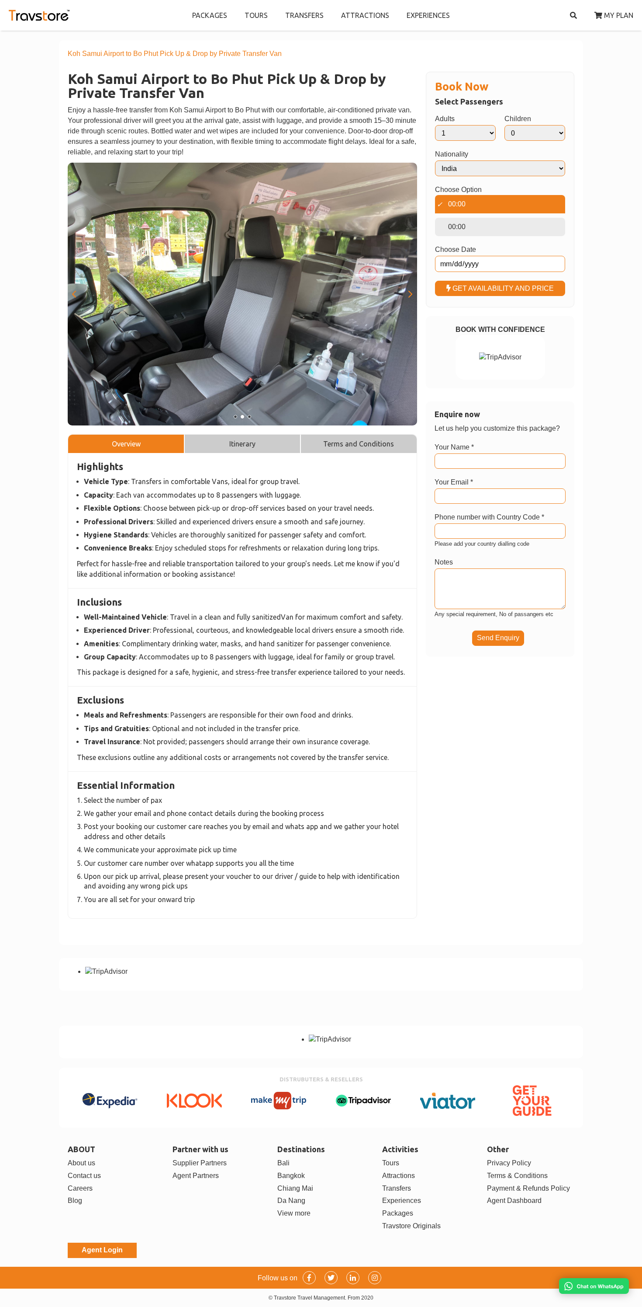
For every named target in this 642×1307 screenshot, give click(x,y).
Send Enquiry (498, 637)
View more (294, 1213)
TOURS (256, 15)
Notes (444, 562)
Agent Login (102, 1250)
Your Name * (454, 447)
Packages (397, 1213)
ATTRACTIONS (365, 15)
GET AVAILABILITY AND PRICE (502, 288)
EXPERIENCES (428, 15)
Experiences (401, 1200)
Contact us (84, 1175)
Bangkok (291, 1175)
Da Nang (291, 1200)
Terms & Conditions (517, 1175)
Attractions (398, 1175)
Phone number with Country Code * (489, 517)
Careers (80, 1188)
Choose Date (455, 249)
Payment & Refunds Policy (528, 1188)
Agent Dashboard (514, 1200)
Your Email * (454, 482)
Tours (390, 1163)
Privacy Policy (509, 1163)
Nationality (451, 154)
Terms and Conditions (358, 444)
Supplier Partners (200, 1163)
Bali (283, 1163)
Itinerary (242, 444)
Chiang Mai (295, 1188)
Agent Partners (196, 1175)
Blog (75, 1200)
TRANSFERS (304, 15)
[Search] (573, 15)
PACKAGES (209, 15)
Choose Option (458, 189)
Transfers (396, 1188)
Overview (126, 444)
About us (81, 1163)
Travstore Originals (411, 1226)
